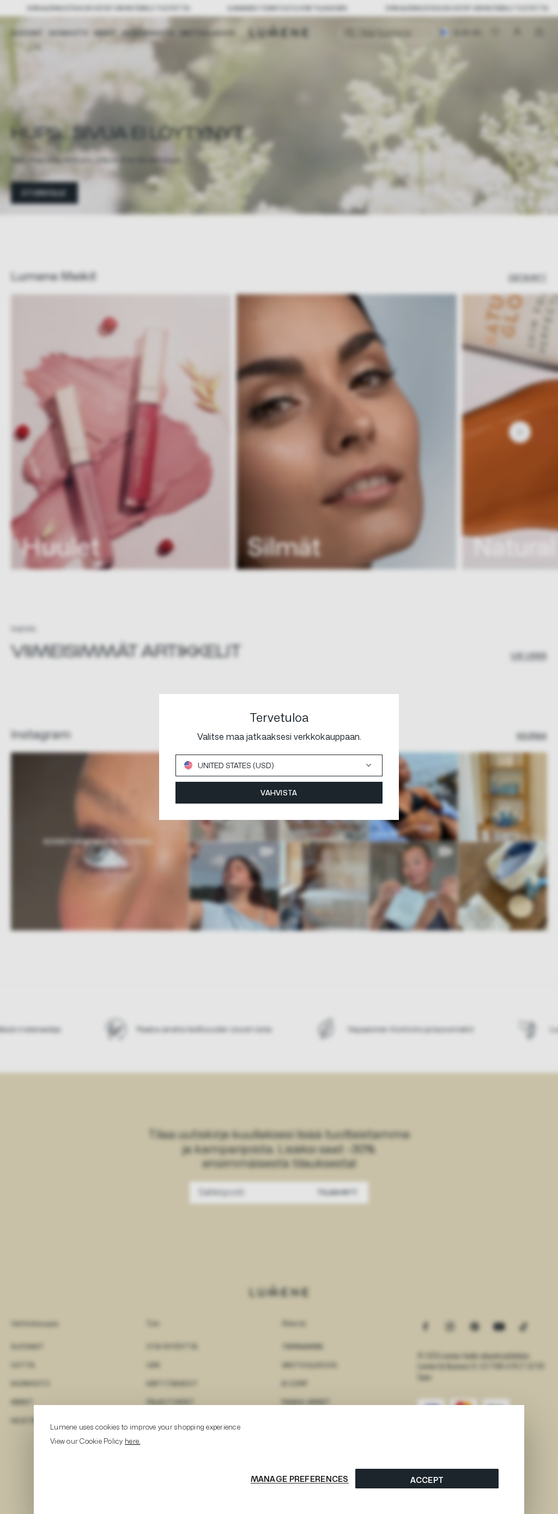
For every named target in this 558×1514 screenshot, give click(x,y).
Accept (427, 1480)
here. (132, 1441)
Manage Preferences (300, 1478)
